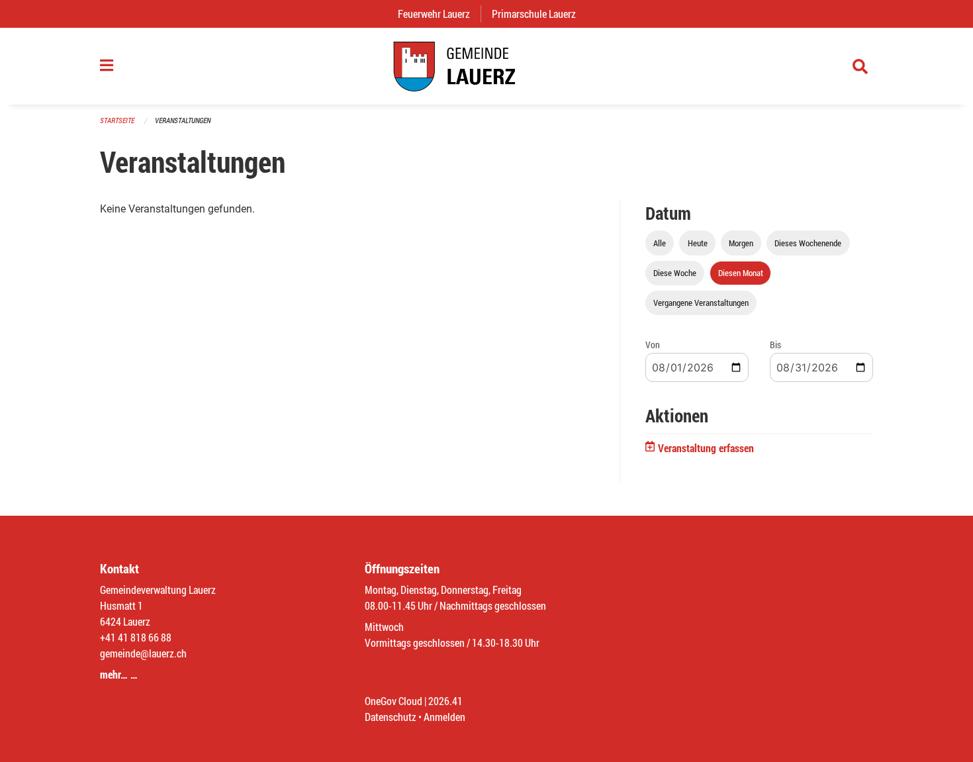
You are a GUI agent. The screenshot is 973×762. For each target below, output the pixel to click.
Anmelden (444, 717)
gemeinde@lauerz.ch (143, 653)
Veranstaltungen (182, 120)
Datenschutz (390, 717)
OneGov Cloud (393, 701)
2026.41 (445, 701)
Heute (698, 243)
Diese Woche (674, 272)
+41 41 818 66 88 (135, 637)
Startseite (117, 120)
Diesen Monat (740, 272)
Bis (775, 344)
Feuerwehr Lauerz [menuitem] (439, 14)
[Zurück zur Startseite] (486, 66)
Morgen (741, 243)
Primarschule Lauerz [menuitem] (539, 14)
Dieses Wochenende (807, 243)
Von (652, 344)
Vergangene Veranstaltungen (701, 302)
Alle (659, 243)
